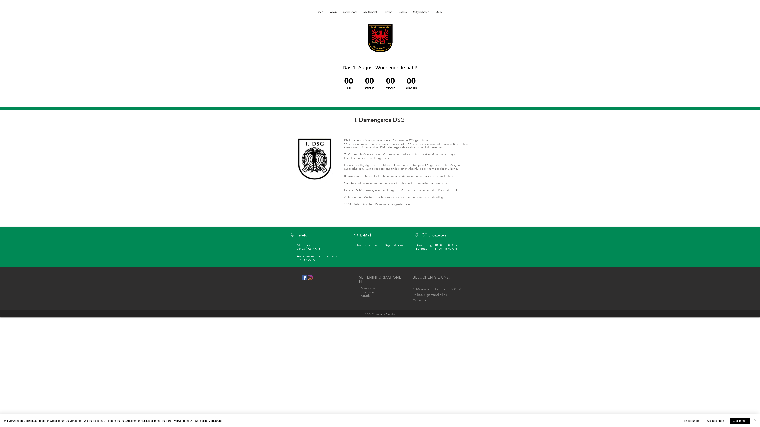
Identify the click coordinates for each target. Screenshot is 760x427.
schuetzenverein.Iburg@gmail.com (378, 245)
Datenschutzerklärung (208, 421)
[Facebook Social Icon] (304, 277)
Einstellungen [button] (692, 421)
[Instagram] (310, 277)
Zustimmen (740, 421)
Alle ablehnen (715, 421)
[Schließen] (755, 421)
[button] (402, 10)
